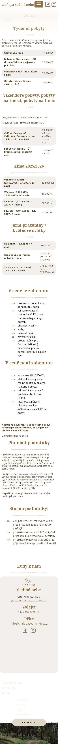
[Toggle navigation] (38, 4)
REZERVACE (29, 722)
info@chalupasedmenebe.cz (29, 623)
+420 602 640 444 (29, 611)
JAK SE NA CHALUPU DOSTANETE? (29, 600)
